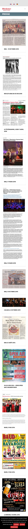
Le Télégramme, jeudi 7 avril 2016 (12, 110)
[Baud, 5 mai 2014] (14, 409)
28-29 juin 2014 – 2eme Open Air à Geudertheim (12, 363)
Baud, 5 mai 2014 (12, 407)
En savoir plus (14, 527)
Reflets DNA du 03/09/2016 (12, 71)
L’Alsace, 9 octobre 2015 (12, 310)
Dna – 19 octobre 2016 (12, 30)
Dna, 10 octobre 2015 (12, 277)
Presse (14, 34)
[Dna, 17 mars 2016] (14, 158)
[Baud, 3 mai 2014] (14, 451)
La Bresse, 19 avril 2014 (12, 493)
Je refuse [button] (22, 524)
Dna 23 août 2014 (12, 326)
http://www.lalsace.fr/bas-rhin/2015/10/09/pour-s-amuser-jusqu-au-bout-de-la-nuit (12, 300)
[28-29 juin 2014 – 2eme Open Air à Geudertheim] (14, 365)
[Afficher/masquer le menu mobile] (25, 9)
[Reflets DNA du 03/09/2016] (14, 72)
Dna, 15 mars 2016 (12, 222)
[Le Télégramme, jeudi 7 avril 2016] (14, 113)
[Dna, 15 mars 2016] (14, 224)
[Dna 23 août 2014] (14, 328)
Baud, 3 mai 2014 (12, 449)
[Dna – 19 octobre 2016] (14, 32)
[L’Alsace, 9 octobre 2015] (14, 302)
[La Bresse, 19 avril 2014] (14, 495)
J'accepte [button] (16, 524)
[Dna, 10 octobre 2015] (14, 278)
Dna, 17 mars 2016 (12, 156)
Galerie (16, 30)
